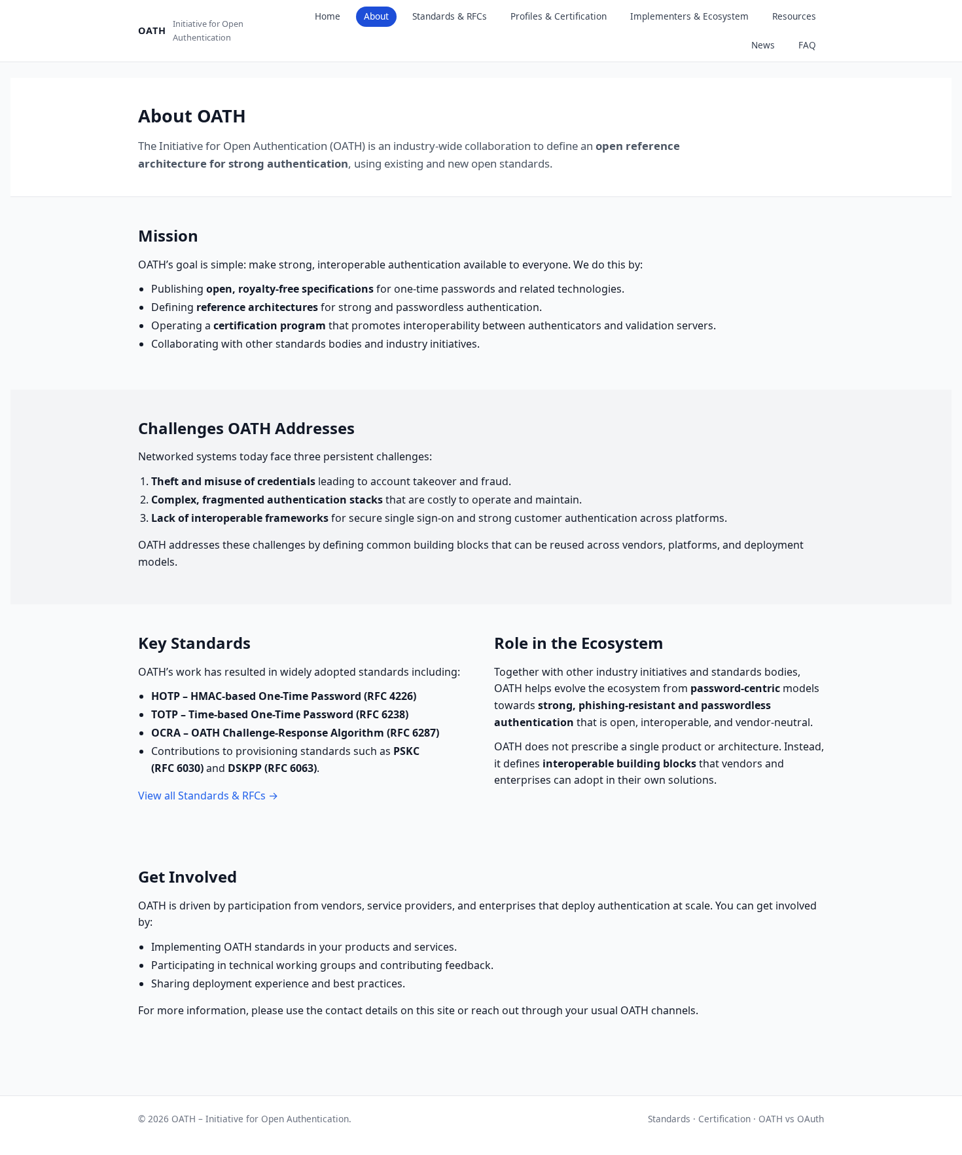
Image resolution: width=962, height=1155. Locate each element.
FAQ (807, 45)
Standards (669, 1118)
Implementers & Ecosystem (689, 16)
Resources (794, 16)
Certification (724, 1118)
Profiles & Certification (558, 16)
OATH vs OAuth (791, 1118)
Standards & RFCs (449, 16)
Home (327, 16)
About (376, 16)
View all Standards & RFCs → (208, 795)
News (763, 45)
